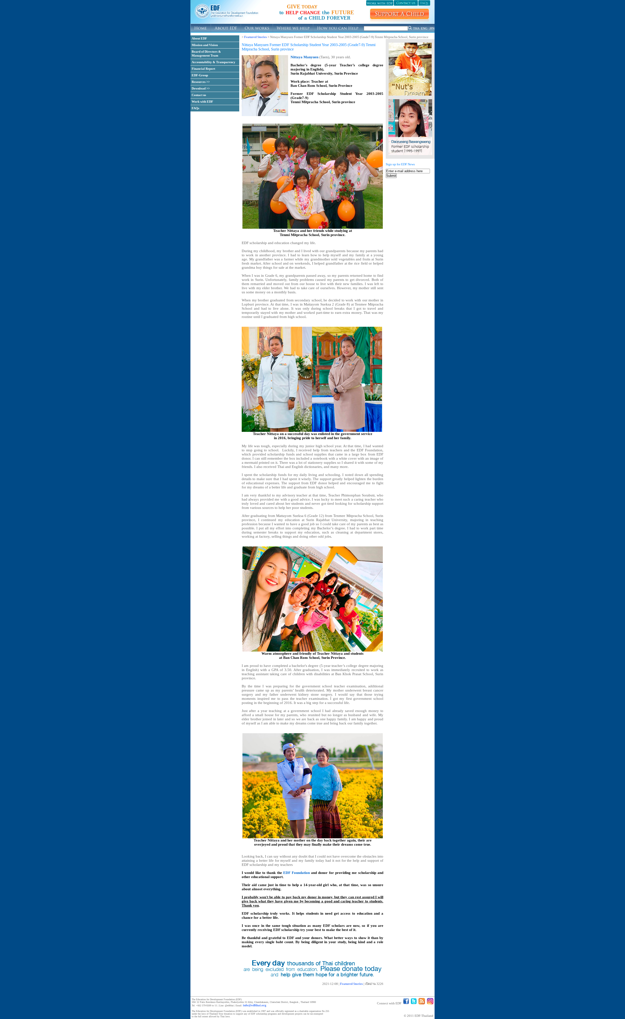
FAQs (195, 108)
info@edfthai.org (254, 1005)
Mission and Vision (205, 45)
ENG (424, 28)
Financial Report (203, 68)
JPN (432, 28)
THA (416, 28)
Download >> (201, 88)
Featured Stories (255, 37)
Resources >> (201, 82)
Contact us (199, 95)
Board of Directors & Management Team (206, 53)
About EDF (199, 38)
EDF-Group (200, 75)
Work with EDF (202, 101)
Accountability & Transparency (213, 62)
